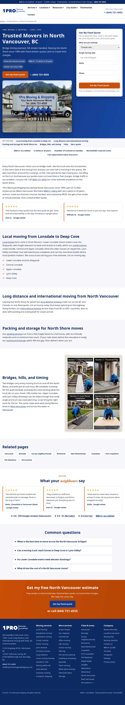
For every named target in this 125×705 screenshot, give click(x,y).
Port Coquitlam (112, 454)
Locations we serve (111, 633)
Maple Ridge (86, 661)
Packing (62, 651)
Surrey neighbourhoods (41, 454)
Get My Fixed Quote (99, 85)
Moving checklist (111, 640)
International (41, 669)
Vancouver (7, 409)
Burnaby (22, 454)
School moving (65, 647)
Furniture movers (43, 651)
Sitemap (107, 658)
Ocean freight (64, 629)
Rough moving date (87, 53)
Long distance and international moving (71, 141)
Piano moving (64, 665)
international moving (30, 308)
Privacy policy (109, 662)
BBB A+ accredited (105, 516)
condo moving (79, 245)
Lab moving (63, 644)
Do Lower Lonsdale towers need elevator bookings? (44, 559)
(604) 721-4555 (100, 2)
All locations (27, 460)
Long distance (42, 655)
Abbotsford (86, 668)
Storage (62, 676)
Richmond (61, 454)
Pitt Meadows (10, 460)
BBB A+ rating (50, 191)
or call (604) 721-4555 (62, 611)
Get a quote (76, 144)
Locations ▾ (44, 7)
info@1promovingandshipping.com (17, 667)
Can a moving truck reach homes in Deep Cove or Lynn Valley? (49, 550)
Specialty (62, 662)
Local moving (41, 629)
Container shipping (44, 676)
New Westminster (78, 454)
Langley (84, 664)
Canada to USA (42, 662)
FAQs (66, 144)
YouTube (107, 651)
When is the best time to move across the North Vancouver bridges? (52, 541)
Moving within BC (43, 665)
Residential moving (44, 633)
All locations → (87, 682)
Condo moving (42, 640)
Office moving (64, 640)
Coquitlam (95, 454)
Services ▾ (32, 7)
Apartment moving (44, 637)
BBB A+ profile (109, 647)
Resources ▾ (58, 7)
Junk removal (41, 647)
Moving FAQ (109, 637)
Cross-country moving (45, 658)
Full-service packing (67, 655)
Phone (81, 73)
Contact (31, 14)
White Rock (85, 672)
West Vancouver (18, 406)
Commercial (64, 637)
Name (81, 63)
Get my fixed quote (15, 74)
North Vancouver (88, 675)
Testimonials (86, 7)
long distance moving (51, 301)
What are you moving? (88, 42)
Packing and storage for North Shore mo (19, 144)
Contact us (108, 644)
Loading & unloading (67, 658)
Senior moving (42, 644)
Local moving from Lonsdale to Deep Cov (33, 141)
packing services (15, 334)
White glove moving (67, 669)
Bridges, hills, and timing (50, 144)
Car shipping (64, 633)
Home (2, 21)
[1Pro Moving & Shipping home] (13, 11)
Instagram (108, 655)
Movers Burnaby (110, 629)
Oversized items (65, 673)
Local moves (8, 242)
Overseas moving (43, 673)
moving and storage (16, 340)
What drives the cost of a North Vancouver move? (42, 568)
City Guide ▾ (72, 7)
